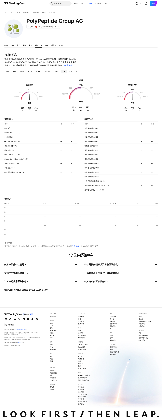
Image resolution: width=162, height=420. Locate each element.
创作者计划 (113, 324)
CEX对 (52, 333)
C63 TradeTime (83, 380)
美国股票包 (82, 349)
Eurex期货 (81, 347)
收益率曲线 (53, 373)
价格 (79, 319)
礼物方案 (81, 324)
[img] (56, 27)
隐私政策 (81, 392)
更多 (106, 3)
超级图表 (53, 316)
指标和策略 (113, 347)
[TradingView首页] (14, 3)
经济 (51, 356)
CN (140, 3)
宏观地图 (53, 378)
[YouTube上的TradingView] (14, 319)
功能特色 (81, 316)
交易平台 (142, 326)
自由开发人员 (114, 352)
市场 (90, 3)
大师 (111, 349)
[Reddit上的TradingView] (36, 319)
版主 (111, 328)
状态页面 (81, 404)
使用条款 (75, 246)
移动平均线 (89, 119)
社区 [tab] (31, 45)
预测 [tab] (46, 45)
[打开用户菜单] (146, 3)
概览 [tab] (6, 45)
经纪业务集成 (143, 335)
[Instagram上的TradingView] (19, 319)
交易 (111, 335)
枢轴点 (7, 199)
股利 (51, 361)
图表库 (141, 319)
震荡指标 (7, 119)
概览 (79, 330)
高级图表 (142, 324)
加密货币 (53, 330)
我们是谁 (81, 356)
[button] (79, 3)
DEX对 (52, 335)
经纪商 (98, 3)
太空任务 (81, 359)
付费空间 (113, 354)
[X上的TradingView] (5, 319)
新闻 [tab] (24, 45)
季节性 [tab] (53, 45)
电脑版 (52, 389)
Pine (51, 338)
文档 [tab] (18, 45)
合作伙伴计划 (143, 338)
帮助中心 (81, 363)
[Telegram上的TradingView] (28, 319)
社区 (83, 3)
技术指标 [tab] (38, 45)
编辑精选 (113, 340)
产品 (76, 3)
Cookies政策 (82, 394)
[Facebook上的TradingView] (10, 319)
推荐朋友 (113, 321)
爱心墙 (112, 319)
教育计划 (142, 340)
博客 (79, 361)
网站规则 (113, 326)
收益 (51, 359)
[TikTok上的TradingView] (32, 319)
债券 (51, 328)
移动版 (52, 387)
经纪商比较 (82, 335)
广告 (140, 333)
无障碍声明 (82, 397)
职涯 (79, 366)
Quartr (19, 342)
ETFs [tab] (61, 45)
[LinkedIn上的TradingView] (23, 319)
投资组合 (53, 370)
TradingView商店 (84, 375)
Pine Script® (54, 380)
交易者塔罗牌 (82, 378)
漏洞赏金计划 (82, 401)
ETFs (51, 326)
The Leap (81, 338)
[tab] (7, 71)
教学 (111, 338)
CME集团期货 (83, 345)
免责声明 (81, 389)
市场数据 (81, 321)
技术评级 (68, 65)
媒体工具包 (82, 368)
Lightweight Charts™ (146, 321)
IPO (51, 363)
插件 (140, 316)
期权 (51, 375)
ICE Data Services (19, 330)
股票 (51, 323)
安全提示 (81, 399)
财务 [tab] (12, 45)
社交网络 (113, 316)
